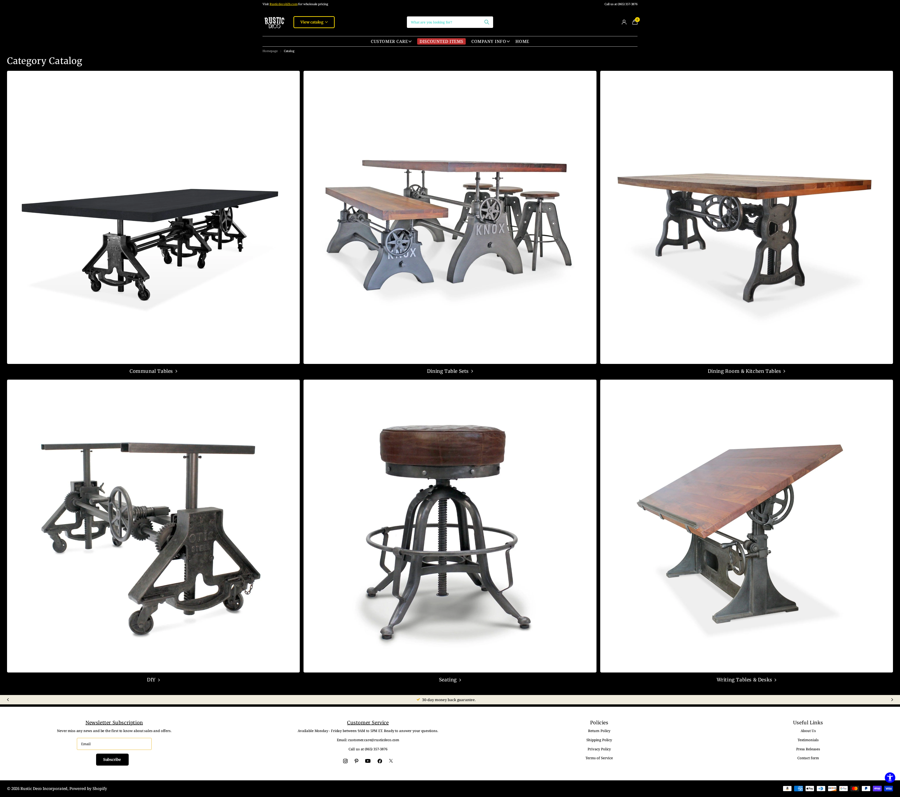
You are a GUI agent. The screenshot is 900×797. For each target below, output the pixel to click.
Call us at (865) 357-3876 (621, 4)
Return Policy (599, 730)
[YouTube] (368, 761)
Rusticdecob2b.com (283, 4)
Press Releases (808, 749)
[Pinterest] (356, 761)
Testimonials (808, 739)
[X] (391, 761)
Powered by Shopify (88, 788)
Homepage (270, 51)
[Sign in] (624, 22)
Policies (599, 722)
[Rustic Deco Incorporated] (274, 22)
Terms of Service (599, 757)
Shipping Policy (599, 739)
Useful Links (808, 722)
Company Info (488, 41)
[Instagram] (345, 761)
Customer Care (389, 41)
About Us (808, 730)
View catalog (312, 22)
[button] (8, 699)
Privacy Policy (599, 749)
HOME (522, 41)
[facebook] (380, 761)
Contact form (808, 757)
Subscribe (112, 759)
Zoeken (486, 22)
